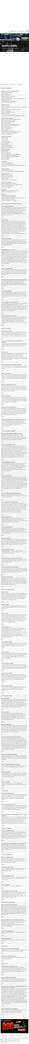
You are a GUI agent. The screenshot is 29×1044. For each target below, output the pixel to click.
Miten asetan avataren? (5, 113)
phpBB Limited (19, 968)
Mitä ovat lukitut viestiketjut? (6, 146)
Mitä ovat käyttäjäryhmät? (6, 153)
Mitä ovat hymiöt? (4, 140)
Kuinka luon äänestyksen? (6, 123)
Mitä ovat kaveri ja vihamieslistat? (7, 170)
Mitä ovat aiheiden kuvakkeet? (6, 147)
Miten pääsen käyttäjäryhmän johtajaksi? (8, 155)
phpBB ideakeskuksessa (21, 980)
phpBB (24, 378)
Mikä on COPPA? (4, 93)
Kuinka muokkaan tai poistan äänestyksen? (9, 125)
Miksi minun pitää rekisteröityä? (7, 92)
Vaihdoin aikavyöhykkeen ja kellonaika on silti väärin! (11, 109)
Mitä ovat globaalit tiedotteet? (6, 142)
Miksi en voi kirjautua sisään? (6, 97)
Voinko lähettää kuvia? (5, 141)
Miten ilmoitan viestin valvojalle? (7, 130)
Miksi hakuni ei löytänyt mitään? (7, 176)
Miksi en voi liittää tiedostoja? (6, 128)
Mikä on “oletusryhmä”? (5, 158)
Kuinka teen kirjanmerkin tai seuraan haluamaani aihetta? (12, 184)
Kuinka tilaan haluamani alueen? (7, 185)
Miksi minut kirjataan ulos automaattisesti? (9, 101)
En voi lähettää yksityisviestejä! (7, 162)
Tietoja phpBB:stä (17, 971)
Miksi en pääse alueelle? (6, 126)
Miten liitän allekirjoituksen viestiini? (8, 121)
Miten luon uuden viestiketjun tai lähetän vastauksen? (11, 119)
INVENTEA (14, 1041)
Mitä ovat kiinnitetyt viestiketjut (6, 145)
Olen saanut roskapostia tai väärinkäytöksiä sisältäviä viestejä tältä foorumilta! (13, 166)
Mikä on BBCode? (4, 137)
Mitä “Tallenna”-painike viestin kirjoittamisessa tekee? (11, 131)
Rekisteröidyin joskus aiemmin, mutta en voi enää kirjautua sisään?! (13, 98)
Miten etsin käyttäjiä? (5, 178)
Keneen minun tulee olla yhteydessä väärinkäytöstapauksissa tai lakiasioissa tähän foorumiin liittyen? (13, 199)
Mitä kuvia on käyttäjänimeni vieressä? (8, 112)
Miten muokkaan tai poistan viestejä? (8, 120)
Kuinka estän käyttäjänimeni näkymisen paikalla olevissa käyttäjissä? (14, 107)
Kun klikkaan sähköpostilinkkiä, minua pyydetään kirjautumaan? (13, 115)
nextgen (18, 1041)
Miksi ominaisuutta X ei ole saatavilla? (8, 196)
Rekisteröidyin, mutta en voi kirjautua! (8, 96)
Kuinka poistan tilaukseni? (6, 187)
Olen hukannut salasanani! (6, 99)
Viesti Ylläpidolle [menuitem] (19, 1035)
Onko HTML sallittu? (5, 139)
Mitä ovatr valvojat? (4, 151)
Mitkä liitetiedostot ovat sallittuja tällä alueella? (9, 190)
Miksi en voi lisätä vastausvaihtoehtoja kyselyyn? (10, 124)
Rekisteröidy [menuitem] (14, 31)
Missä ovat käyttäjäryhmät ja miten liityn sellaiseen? (10, 154)
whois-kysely (3, 992)
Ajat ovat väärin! (4, 108)
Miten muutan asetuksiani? (6, 105)
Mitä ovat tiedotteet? (5, 143)
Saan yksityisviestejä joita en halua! (7, 164)
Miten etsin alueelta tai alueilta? (7, 174)
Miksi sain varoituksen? (5, 129)
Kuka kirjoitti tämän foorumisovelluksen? (8, 195)
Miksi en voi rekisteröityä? (6, 94)
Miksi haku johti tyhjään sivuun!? (7, 177)
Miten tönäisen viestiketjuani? (6, 134)
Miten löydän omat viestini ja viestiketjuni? (9, 179)
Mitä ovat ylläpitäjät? (5, 150)
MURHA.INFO (9, 45)
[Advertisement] (14, 15)
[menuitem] (3, 1042)
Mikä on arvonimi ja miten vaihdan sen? (8, 114)
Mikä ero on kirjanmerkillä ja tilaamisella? (9, 183)
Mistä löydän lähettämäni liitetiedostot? (8, 191)
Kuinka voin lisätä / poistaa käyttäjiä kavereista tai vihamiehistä (12, 171)
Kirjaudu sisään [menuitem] (22, 31)
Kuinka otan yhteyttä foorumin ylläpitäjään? (9, 200)
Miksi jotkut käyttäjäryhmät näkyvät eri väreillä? (9, 156)
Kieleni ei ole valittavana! (6, 110)
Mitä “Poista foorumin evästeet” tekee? (8, 102)
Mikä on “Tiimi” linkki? (5, 159)
